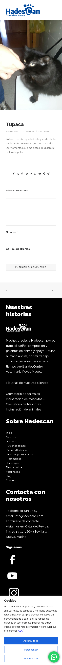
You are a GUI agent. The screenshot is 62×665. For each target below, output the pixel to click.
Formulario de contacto (22, 521)
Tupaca (46, 131)
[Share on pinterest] (27, 174)
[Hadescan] (23, 10)
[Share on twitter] (18, 174)
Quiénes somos (16, 445)
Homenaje (30, 131)
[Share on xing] (44, 174)
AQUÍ (20, 630)
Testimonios (14, 458)
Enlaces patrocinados (20, 454)
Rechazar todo (31, 658)
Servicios (11, 437)
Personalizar (31, 649)
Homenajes (12, 463)
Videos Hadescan (17, 450)
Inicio (9, 432)
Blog (9, 476)
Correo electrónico (18, 248)
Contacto (11, 480)
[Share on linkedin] (31, 174)
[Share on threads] (22, 174)
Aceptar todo (31, 640)
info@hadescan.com (29, 516)
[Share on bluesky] (40, 174)
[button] (54, 10)
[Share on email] (48, 174)
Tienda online (14, 467)
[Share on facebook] (14, 174)
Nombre (12, 232)
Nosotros (11, 441)
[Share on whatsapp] (35, 174)
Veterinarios (13, 471)
